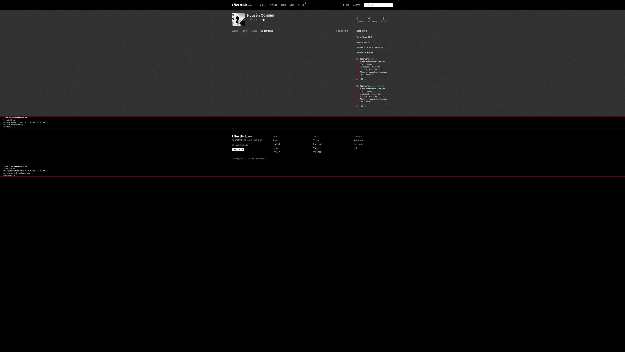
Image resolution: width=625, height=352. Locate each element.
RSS (356, 147)
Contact (276, 144)
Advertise (358, 140)
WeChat (317, 151)
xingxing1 (373, 58)
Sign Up (356, 4)
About (275, 140)
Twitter (316, 140)
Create (301, 4)
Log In (346, 4)
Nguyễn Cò (256, 15)
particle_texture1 (376, 85)
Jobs (292, 4)
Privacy (276, 151)
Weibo (316, 147)
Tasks (283, 4)
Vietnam (254, 19)
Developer (358, 144)
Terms (275, 147)
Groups (273, 4)
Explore (263, 4)
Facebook (318, 144)
